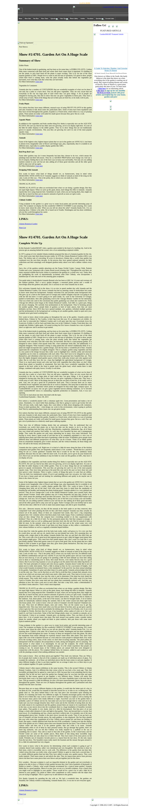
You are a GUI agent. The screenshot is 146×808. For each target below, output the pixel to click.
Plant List (22, 228)
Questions (99, 18)
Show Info (28, 18)
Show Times (44, 18)
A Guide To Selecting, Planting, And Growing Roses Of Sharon (110, 69)
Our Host (36, 18)
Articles (82, 18)
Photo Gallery (74, 18)
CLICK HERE (84, 3)
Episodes (53, 18)
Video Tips (63, 18)
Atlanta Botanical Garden (28, 224)
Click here (39, 82)
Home (20, 18)
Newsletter (90, 18)
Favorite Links (110, 18)
